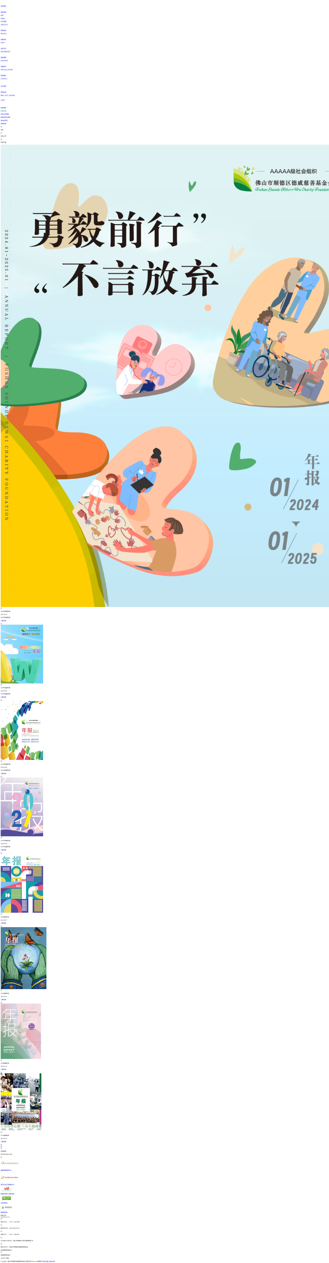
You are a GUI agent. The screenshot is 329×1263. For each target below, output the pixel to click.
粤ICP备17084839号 (49, 1261)
